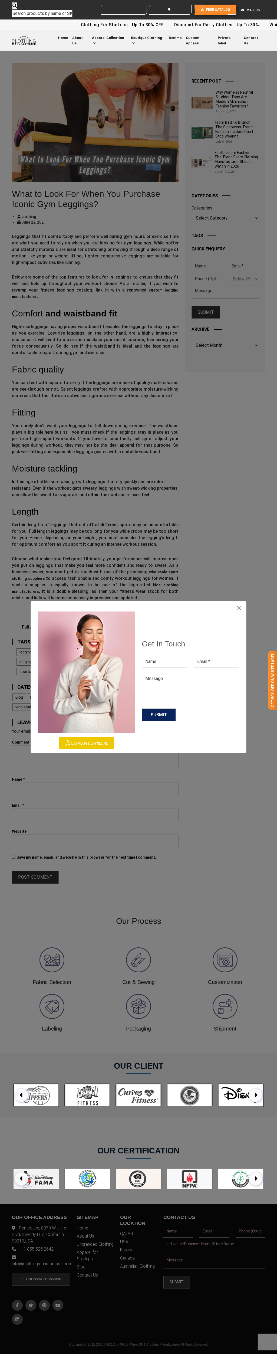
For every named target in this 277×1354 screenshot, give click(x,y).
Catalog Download (89, 743)
